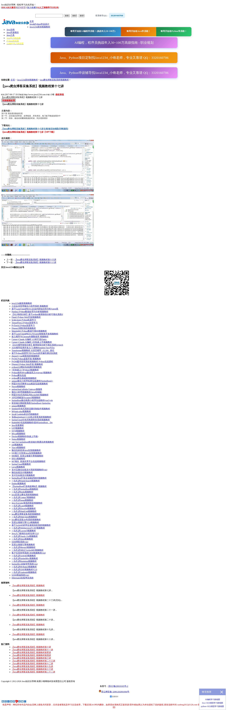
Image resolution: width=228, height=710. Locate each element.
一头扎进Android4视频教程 (24, 572)
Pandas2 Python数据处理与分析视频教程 (30, 311)
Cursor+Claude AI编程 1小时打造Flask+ (29, 339)
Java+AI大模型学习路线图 (212, 703)
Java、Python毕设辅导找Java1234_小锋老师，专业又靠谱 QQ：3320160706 (114, 72)
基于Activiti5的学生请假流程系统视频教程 (31, 525)
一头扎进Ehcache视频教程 (24, 508)
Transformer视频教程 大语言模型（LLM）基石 (33, 350)
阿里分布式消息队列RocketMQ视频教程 (30, 395)
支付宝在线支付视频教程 (23, 475)
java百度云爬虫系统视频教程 (25, 495)
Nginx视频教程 (18, 439)
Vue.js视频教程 (18, 447)
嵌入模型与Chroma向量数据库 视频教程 (30, 336)
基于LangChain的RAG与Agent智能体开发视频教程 (35, 334)
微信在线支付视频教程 (22, 472)
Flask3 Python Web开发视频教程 (26, 317)
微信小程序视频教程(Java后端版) (27, 392)
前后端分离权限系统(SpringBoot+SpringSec (31, 403)
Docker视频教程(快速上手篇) (25, 436)
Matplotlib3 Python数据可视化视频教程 (29, 331)
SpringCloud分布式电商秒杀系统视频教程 (31, 420)
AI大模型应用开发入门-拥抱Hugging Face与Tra (33, 348)
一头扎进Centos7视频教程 (23, 497)
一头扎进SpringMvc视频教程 (25, 558)
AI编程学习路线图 (212, 699)
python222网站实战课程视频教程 (27, 367)
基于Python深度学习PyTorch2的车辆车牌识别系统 (34, 353)
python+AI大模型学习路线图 (212, 706)
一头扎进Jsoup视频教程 (22, 500)
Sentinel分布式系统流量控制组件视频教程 (31, 409)
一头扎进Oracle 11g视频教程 (25, 536)
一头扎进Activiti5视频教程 (24, 556)
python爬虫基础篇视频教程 (24, 378)
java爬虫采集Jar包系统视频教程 (26, 520)
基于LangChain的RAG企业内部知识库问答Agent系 (35, 309)
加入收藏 (31, 7)
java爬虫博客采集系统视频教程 (54, 80)
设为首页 (21, 7)
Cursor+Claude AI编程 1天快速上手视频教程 (32, 342)
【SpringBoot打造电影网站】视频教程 (29, 486)
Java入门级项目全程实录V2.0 (25, 533)
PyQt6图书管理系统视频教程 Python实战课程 (32, 361)
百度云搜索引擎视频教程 (23, 544)
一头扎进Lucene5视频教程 (24, 531)
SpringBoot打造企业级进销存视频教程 (29, 478)
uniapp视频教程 (19, 406)
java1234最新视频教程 (22, 303)
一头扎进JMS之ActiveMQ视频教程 (27, 550)
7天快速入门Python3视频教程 (25, 370)
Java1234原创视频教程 (27, 80)
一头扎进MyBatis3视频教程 (24, 567)
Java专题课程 (18, 425)
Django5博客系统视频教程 (24, 328)
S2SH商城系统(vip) (20, 575)
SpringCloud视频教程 (21, 464)
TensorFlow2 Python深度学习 (25, 323)
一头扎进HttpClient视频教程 (24, 517)
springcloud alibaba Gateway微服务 (27, 389)
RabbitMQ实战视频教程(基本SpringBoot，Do (32, 422)
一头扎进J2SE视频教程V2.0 (24, 569)
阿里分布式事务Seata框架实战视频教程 (30, 384)
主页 (13, 80)
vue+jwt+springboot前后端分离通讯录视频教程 (33, 442)
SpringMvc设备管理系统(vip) (25, 564)
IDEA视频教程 (18, 458)
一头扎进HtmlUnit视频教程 (24, 511)
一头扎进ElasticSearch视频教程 (26, 481)
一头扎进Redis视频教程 (22, 492)
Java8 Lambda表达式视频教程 (25, 414)
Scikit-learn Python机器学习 (24, 320)
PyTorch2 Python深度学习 (23, 325)
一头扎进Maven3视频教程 (23, 547)
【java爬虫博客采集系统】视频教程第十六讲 (35, 259)
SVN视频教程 (18, 431)
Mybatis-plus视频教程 (21, 411)
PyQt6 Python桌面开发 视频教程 (26, 359)
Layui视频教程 (18, 467)
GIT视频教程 (18, 428)
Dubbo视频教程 (19, 483)
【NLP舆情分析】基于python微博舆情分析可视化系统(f (37, 314)
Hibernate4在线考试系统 (23, 578)
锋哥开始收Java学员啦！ (138, 31)
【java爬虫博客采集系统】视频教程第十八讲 (35, 262)
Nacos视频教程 (18, 386)
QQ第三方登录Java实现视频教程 (27, 453)
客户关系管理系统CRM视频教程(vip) (29, 553)
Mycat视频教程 (18, 434)
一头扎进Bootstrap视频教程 (24, 561)
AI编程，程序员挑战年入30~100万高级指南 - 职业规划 (114, 42)
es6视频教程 (17, 445)
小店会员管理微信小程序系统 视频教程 (30, 306)
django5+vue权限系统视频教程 (25, 356)
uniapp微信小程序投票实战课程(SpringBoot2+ (32, 381)
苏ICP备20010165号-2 (118, 686)
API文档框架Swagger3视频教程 (26, 397)
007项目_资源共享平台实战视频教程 (28, 461)
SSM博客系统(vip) (20, 542)
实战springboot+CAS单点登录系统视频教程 (31, 417)
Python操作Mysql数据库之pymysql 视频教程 (32, 373)
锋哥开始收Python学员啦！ (174, 31)
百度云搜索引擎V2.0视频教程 (25, 522)
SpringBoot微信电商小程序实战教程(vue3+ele (32, 400)
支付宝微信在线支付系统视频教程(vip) (29, 470)
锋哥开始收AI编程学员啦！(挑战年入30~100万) (92, 31)
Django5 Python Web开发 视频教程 (27, 364)
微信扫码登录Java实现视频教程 (26, 450)
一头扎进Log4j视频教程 (23, 506)
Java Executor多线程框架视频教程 (27, 503)
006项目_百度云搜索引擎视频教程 (27, 456)
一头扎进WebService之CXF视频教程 (28, 528)
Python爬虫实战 (19, 375)
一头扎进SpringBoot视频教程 (25, 489)
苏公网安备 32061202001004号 (115, 692)
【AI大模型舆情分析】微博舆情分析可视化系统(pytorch (37, 345)
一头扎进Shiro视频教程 (22, 539)
